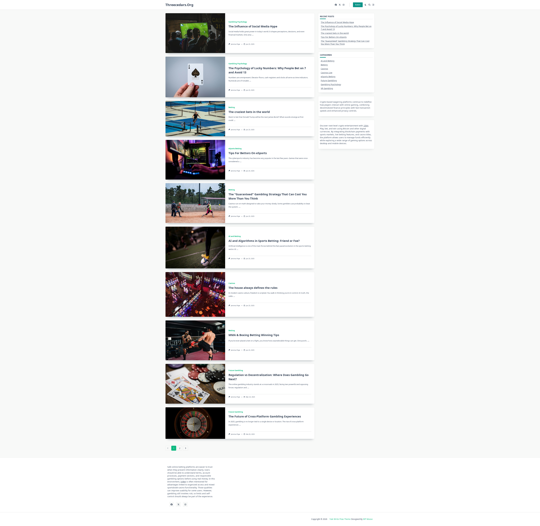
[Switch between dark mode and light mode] (365, 5)
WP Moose (368, 519)
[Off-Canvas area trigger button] (373, 5)
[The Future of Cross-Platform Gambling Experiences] (195, 423)
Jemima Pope (235, 44)
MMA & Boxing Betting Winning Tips (254, 335)
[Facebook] (336, 5)
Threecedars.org (179, 4)
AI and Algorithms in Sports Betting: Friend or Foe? (264, 241)
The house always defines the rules (253, 288)
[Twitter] (340, 5)
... (253, 34)
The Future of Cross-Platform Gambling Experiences (265, 416)
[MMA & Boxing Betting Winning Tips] (195, 340)
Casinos (232, 283)
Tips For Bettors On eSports (248, 153)
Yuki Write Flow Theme (340, 519)
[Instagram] (343, 5)
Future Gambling (236, 370)
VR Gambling (327, 88)
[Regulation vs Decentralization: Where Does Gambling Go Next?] (195, 384)
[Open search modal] (369, 5)
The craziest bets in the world (249, 112)
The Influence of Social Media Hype (253, 26)
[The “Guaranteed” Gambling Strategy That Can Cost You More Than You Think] (195, 203)
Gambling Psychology (238, 22)
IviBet (183, 481)
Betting (232, 107)
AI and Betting (235, 236)
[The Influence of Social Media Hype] (195, 33)
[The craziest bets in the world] (195, 118)
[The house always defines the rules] (195, 294)
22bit (366, 125)
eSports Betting (235, 148)
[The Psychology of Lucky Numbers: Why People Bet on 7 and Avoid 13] (195, 77)
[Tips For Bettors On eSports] (195, 160)
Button (357, 5)
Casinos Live (326, 72)
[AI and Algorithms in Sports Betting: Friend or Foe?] (195, 247)
